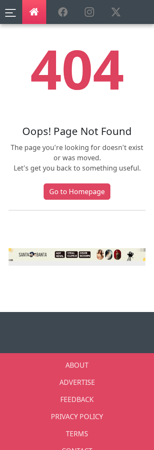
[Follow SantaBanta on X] (116, 12)
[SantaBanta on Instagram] (89, 12)
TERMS (77, 433)
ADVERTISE (77, 382)
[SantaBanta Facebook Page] (62, 12)
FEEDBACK (77, 399)
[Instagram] (77, 253)
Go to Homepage (77, 191)
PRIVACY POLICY (77, 416)
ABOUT (77, 365)
